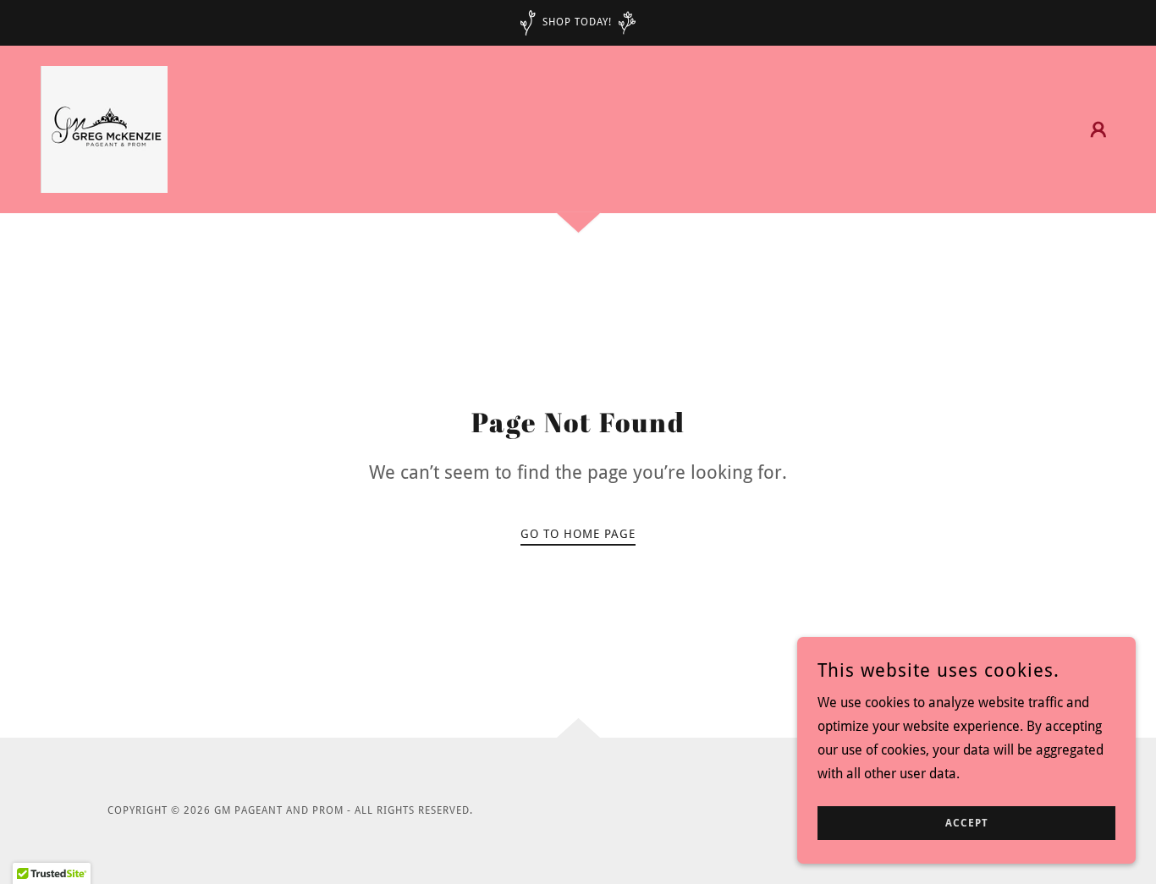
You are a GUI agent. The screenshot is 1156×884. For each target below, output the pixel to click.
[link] (104, 128)
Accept (966, 823)
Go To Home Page (578, 534)
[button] (1098, 129)
